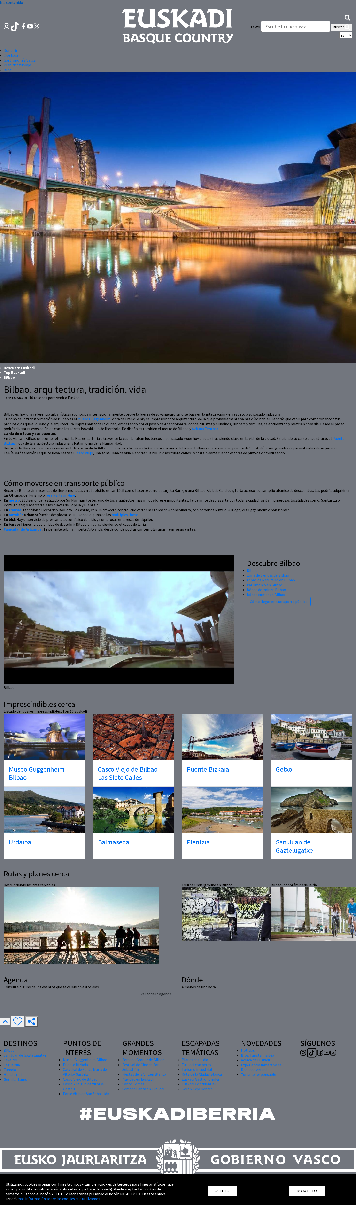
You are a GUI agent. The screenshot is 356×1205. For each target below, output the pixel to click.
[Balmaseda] (133, 810)
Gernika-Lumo (15, 1079)
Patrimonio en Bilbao (264, 584)
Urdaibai (21, 842)
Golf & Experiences (197, 1088)
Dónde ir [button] (10, 50)
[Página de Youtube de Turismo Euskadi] (30, 25)
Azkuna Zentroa (205, 428)
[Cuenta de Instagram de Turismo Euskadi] (7, 25)
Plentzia (198, 842)
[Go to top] (5, 1021)
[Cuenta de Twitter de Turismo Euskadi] (37, 25)
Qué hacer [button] (12, 55)
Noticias (248, 1050)
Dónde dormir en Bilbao (266, 589)
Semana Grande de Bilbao (143, 1059)
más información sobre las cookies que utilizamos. (59, 1198)
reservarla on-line (60, 495)
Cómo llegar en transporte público (279, 601)
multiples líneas (125, 514)
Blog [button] (8, 69)
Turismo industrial (197, 1069)
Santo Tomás (133, 1083)
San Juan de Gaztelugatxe (294, 846)
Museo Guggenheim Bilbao (37, 773)
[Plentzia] (222, 810)
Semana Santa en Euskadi (143, 1088)
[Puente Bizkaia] (222, 737)
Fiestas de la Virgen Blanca (144, 1074)
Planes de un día (195, 1059)
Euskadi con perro (196, 1064)
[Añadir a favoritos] (17, 1021)
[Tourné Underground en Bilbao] (228, 913)
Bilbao (252, 570)
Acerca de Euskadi (255, 1060)
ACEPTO (222, 1190)
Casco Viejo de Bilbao (80, 1079)
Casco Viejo (84, 452)
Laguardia (12, 1064)
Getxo (284, 769)
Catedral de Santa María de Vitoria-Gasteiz (85, 1072)
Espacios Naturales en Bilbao (271, 580)
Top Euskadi (14, 372)
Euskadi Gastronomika (200, 1079)
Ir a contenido (11, 2)
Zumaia (10, 1069)
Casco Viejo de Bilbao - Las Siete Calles (129, 773)
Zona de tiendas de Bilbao (268, 575)
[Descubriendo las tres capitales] (81, 924)
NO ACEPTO (307, 1190)
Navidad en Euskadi (138, 1079)
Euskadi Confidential (199, 1083)
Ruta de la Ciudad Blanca (202, 1074)
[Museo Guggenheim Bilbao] (44, 737)
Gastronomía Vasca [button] (20, 60)
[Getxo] (311, 737)
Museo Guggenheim (94, 419)
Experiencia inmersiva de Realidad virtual (261, 1067)
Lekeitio (10, 1060)
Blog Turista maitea (257, 1055)
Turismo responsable (258, 1074)
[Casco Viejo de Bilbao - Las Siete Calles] (133, 737)
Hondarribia (13, 1074)
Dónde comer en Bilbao (266, 594)
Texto (255, 26)
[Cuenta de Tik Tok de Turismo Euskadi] (15, 25)
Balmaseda (113, 842)
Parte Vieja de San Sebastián (86, 1093)
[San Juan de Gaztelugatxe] (311, 810)
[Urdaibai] (44, 810)
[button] (347, 17)
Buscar (339, 26)
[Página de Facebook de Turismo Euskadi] (24, 25)
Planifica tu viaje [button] (17, 64)
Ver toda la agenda (156, 993)
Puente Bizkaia (208, 769)
